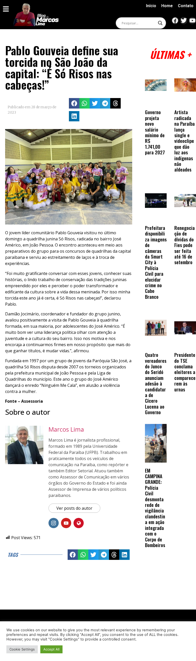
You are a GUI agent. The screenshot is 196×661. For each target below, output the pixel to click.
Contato (185, 5)
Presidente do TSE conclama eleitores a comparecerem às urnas (184, 372)
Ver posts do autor (74, 508)
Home (167, 5)
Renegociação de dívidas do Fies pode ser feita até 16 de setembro (184, 245)
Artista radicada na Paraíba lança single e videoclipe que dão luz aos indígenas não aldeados (184, 140)
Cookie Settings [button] (22, 649)
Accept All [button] (51, 649)
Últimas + (170, 54)
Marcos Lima (66, 429)
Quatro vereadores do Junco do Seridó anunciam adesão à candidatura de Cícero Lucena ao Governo (155, 383)
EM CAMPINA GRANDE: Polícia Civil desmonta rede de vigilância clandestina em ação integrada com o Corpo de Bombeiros (155, 508)
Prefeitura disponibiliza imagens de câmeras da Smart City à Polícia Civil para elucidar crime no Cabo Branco (156, 262)
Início (151, 5)
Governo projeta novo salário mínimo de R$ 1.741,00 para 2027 (155, 132)
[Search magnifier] (160, 23)
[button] (74, 103)
